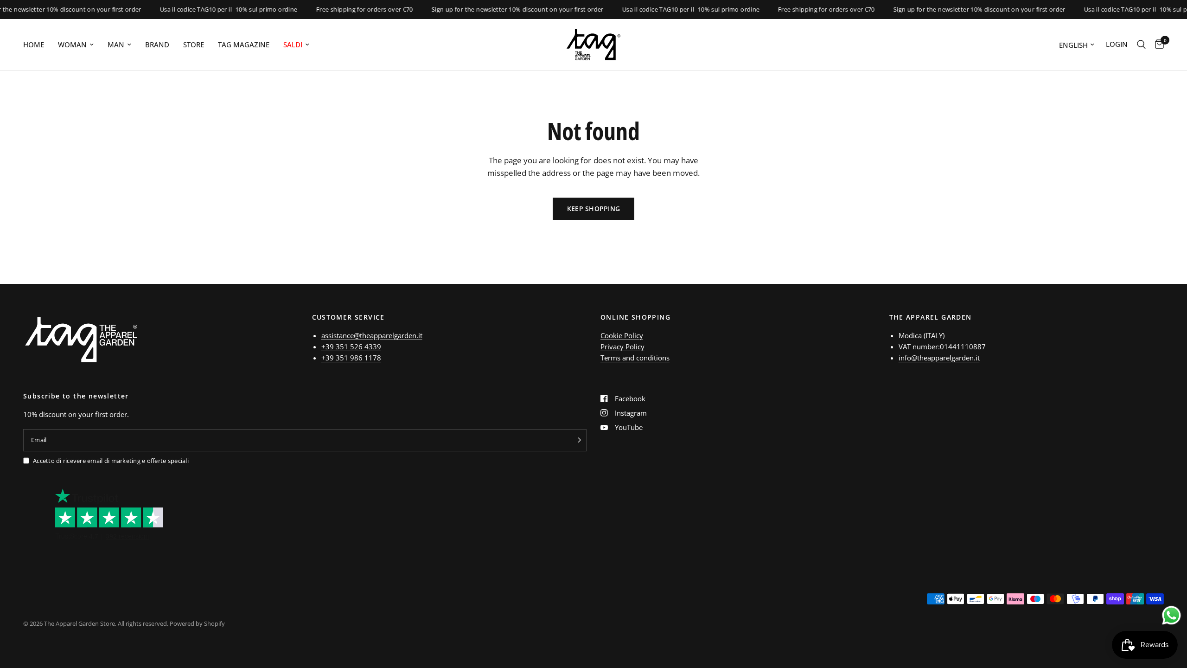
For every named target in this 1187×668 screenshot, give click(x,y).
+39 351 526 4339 (351, 346)
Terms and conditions (635, 357)
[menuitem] (37, 44)
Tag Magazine (243, 44)
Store (193, 44)
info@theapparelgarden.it (939, 357)
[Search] (1141, 44)
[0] (1157, 44)
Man (116, 44)
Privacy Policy (622, 346)
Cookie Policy (621, 335)
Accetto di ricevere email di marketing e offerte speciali (111, 460)
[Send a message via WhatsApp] (1171, 615)
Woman (72, 44)
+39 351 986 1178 (351, 357)
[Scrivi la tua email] (577, 440)
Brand (157, 44)
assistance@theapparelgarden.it (371, 335)
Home (33, 44)
